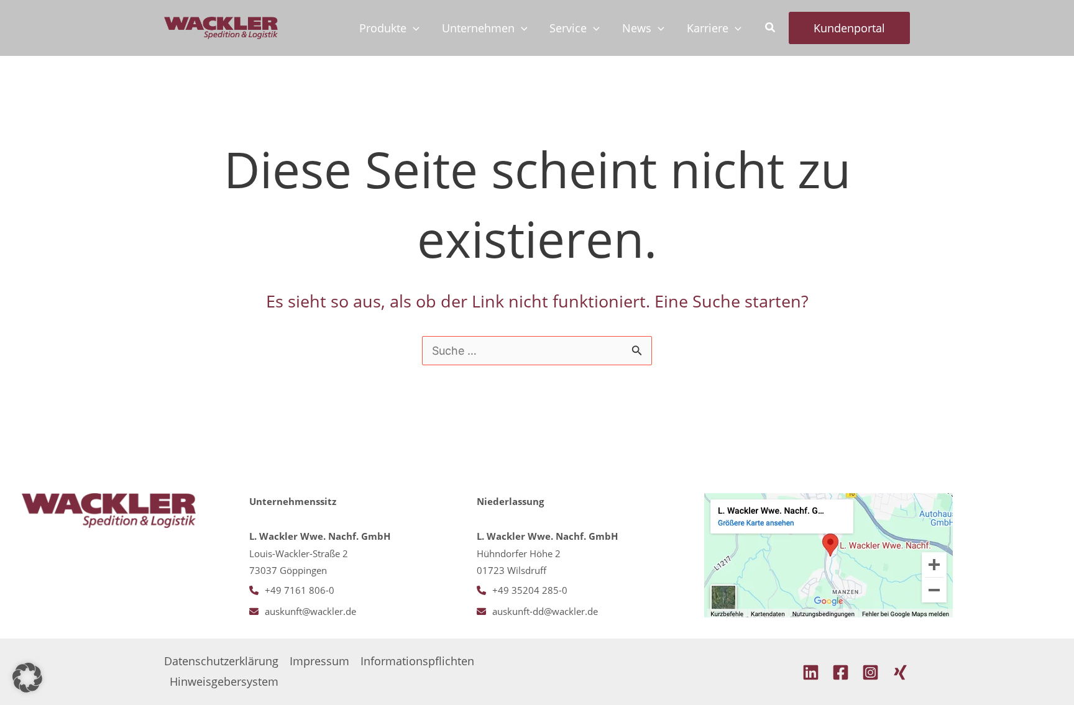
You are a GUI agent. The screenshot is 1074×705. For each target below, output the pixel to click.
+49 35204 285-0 (529, 590)
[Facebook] (840, 672)
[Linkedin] (810, 672)
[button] (413, 28)
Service (568, 27)
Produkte (382, 27)
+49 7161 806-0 (299, 590)
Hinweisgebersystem (224, 681)
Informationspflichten (417, 660)
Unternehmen (478, 27)
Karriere (707, 27)
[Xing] (900, 672)
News (636, 27)
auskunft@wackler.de (310, 611)
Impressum (319, 660)
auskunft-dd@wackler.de (545, 611)
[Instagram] (870, 672)
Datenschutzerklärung (221, 660)
